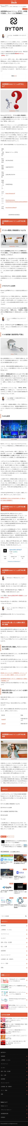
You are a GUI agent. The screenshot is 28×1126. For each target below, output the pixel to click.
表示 (15, 75)
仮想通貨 (4, 836)
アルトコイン (10, 836)
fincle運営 (9, 1021)
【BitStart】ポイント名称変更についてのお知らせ (17, 980)
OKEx (2, 723)
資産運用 (3, 925)
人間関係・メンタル (6, 929)
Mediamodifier (12, 246)
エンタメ (3, 938)
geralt (12, 439)
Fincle (8, 1123)
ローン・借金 (4, 963)
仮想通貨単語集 (4, 1113)
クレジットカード (5, 955)
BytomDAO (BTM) (14, 550)
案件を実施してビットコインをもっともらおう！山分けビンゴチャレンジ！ (17, 1007)
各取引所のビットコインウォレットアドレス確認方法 (17, 993)
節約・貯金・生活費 (6, 942)
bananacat (9, 1027)
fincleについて (4, 1106)
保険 (2, 967)
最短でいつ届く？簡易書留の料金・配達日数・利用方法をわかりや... (16, 1025)
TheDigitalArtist (12, 110)
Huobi (2, 719)
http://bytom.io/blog (10, 207)
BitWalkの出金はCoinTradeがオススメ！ (17, 999)
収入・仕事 (4, 946)
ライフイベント (5, 934)
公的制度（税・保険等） (7, 959)
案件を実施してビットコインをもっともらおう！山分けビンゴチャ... (16, 1019)
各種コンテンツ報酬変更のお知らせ (17, 986)
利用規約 (3, 1117)
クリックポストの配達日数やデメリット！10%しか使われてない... (16, 1030)
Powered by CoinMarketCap (13, 561)
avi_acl (12, 758)
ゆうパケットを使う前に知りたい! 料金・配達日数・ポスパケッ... (15, 1042)
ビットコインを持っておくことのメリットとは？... (16, 1036)
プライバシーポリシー (6, 1109)
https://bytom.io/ (10, 193)
